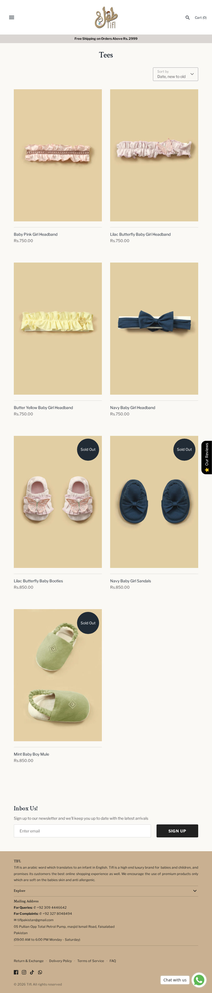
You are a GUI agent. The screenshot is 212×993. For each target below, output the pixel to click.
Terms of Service (90, 961)
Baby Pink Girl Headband (35, 234)
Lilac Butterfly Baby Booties (38, 580)
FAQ (113, 961)
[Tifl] (106, 17)
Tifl (28, 984)
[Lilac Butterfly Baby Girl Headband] (154, 155)
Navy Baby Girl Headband (132, 407)
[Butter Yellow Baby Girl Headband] (58, 329)
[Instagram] (24, 972)
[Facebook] (16, 972)
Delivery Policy (60, 961)
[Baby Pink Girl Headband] (58, 155)
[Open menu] (12, 17)
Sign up (177, 831)
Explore (19, 891)
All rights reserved (47, 984)
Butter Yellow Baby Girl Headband (43, 407)
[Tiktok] (32, 972)
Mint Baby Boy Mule (31, 754)
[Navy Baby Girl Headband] (154, 329)
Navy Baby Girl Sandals (130, 580)
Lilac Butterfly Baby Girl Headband (140, 234)
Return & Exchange (29, 961)
